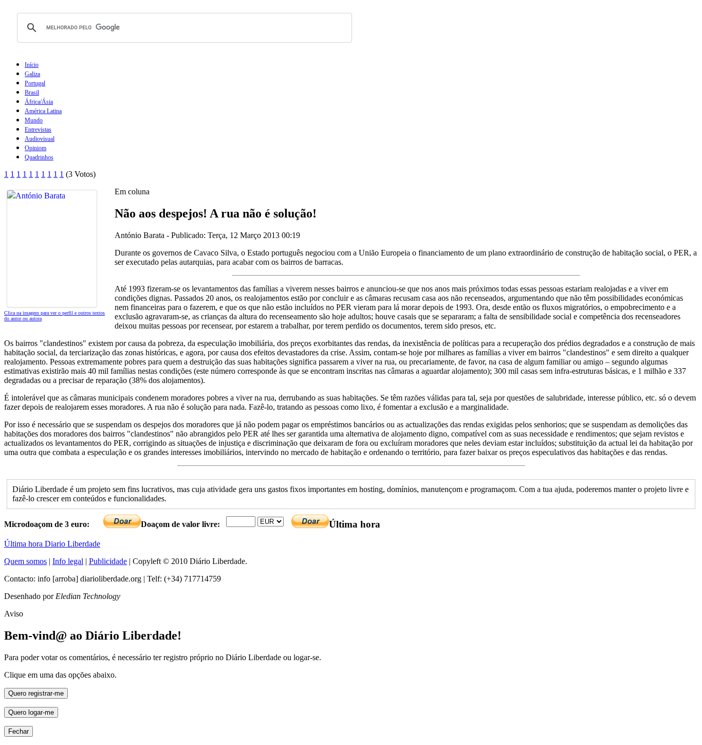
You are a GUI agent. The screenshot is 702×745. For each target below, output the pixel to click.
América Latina (43, 111)
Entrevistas (38, 129)
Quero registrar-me (36, 693)
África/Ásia (39, 101)
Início (32, 64)
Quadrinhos (39, 157)
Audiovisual (39, 138)
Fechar (18, 731)
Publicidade (108, 561)
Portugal (35, 83)
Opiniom (35, 148)
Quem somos (25, 561)
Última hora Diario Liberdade (52, 543)
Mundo (34, 120)
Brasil (32, 92)
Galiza (32, 74)
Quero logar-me (31, 712)
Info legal (67, 561)
